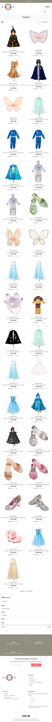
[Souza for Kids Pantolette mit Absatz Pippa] (39, 204)
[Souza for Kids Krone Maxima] (13, 303)
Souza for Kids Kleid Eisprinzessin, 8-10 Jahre (39, 550)
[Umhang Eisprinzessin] (13, 270)
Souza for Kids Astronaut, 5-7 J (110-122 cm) (39, 152)
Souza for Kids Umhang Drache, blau (39, 418)
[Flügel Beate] (39, 37)
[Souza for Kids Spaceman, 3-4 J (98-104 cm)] (13, 204)
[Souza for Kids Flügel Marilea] (13, 237)
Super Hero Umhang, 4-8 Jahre (13, 351)
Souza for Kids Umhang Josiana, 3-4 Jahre (38, 119)
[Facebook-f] (2, 1)
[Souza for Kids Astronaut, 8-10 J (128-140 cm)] (13, 137)
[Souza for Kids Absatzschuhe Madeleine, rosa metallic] (13, 502)
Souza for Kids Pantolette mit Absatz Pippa (38, 219)
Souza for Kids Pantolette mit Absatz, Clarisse (13, 484)
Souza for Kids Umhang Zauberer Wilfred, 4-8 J (38, 85)
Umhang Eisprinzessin (13, 285)
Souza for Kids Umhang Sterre (38, 385)
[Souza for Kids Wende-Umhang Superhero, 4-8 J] (13, 171)
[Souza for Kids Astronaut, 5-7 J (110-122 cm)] (39, 137)
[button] (29, 1)
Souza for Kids (13, 50)
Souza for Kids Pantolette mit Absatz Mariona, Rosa (38, 484)
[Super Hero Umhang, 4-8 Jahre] (13, 337)
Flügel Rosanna (13, 119)
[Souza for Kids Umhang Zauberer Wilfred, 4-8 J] (39, 70)
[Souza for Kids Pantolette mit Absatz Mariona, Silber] (39, 436)
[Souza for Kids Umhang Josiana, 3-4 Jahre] (39, 104)
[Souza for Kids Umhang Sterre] (39, 370)
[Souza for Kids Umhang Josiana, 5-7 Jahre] (39, 337)
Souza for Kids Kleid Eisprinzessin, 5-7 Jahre (13, 418)
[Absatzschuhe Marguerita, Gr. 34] (39, 502)
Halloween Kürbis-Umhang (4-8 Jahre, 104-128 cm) (13, 51)
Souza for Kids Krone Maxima (13, 318)
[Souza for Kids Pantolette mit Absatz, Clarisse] (13, 469)
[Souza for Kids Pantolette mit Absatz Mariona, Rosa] (39, 469)
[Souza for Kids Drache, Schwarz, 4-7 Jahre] (13, 436)
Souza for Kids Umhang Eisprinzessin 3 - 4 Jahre (13, 385)
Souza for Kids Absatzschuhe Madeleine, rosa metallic (13, 517)
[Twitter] (6, 1)
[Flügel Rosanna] (13, 104)
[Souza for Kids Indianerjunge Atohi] (39, 303)
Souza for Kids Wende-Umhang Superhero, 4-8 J (13, 185)
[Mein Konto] (9, 13)
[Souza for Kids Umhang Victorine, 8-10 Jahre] (13, 569)
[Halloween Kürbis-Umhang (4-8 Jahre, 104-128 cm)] (13, 37)
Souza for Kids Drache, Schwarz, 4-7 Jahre (13, 451)
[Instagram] (7, 1)
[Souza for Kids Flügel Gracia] (39, 237)
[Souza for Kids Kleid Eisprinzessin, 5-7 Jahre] (13, 403)
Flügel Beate (38, 51)
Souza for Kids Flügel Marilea (13, 252)
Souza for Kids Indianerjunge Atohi (38, 318)
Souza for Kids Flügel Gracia (38, 252)
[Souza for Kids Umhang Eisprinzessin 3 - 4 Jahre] (13, 370)
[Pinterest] (25, 716)
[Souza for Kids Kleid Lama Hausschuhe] (13, 536)
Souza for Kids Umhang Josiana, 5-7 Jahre (38, 351)
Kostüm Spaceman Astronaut (38, 185)
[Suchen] (26, 13)
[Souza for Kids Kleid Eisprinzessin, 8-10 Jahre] (39, 536)
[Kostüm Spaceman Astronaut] (39, 171)
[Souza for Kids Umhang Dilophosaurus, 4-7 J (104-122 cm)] (13, 70)
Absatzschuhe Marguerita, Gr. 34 (39, 517)
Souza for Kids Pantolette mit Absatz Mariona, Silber (38, 451)
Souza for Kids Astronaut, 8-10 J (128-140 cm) (13, 152)
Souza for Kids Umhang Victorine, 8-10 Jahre (13, 584)
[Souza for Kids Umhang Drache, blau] (39, 403)
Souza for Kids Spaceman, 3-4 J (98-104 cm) (13, 219)
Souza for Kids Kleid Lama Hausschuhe (13, 550)
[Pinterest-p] (4, 1)
